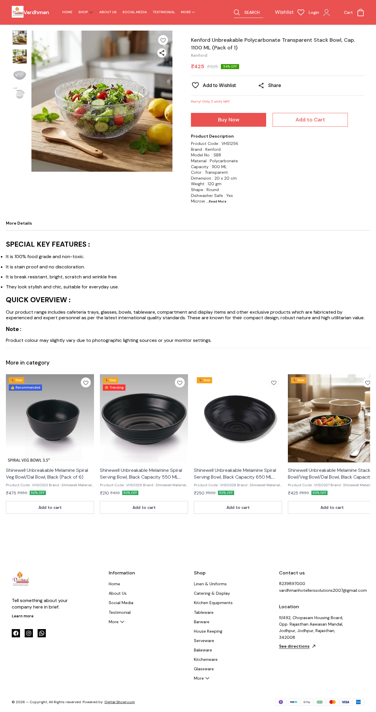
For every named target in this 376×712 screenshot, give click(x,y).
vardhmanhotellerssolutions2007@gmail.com (311, 590)
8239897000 (292, 583)
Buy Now (228, 119)
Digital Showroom (120, 702)
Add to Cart (310, 119)
